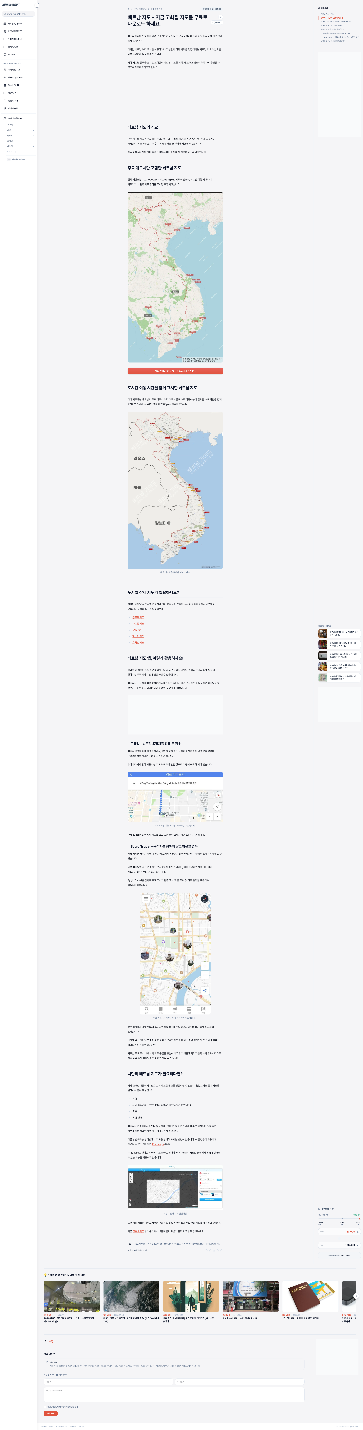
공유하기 (218, 23)
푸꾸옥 (10, 125)
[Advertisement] (175, 94)
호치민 (10, 141)
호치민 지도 (138, 642)
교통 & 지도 (138, 1231)
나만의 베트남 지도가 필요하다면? (333, 41)
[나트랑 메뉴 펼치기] (33, 135)
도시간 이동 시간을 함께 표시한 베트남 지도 (336, 22)
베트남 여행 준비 (140, 9)
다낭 (9, 130)
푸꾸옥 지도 (138, 617)
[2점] (210, 1250)
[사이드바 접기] (37, 5)
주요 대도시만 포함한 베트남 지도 (332, 18)
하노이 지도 (138, 636)
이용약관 (73, 1427)
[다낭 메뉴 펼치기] (33, 130)
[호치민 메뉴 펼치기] (33, 141)
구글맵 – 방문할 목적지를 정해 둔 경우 (336, 33)
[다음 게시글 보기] (356, 1296)
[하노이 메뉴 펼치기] (33, 146)
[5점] (221, 1250)
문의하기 (81, 1427)
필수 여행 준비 (156, 9)
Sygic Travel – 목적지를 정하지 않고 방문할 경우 (341, 37)
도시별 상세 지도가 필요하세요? (332, 26)
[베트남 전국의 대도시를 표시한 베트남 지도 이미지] (175, 277)
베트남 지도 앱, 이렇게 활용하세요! (333, 29)
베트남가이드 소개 (47, 1427)
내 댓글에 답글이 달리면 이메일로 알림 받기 (62, 1407)
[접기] (33, 119)
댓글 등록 (50, 1413)
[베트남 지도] (175, 490)
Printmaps (158, 1144)
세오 (129, 1244)
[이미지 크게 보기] (175, 797)
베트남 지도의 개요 (327, 14)
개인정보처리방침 (61, 1427)
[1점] (206, 1250)
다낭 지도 (137, 629)
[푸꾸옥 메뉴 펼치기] (33, 125)
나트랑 (10, 135)
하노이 (10, 146)
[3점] (214, 1250)
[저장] (220, 17)
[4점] (217, 1250)
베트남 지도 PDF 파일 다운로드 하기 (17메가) (175, 371)
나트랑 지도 (138, 623)
